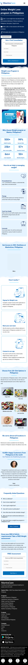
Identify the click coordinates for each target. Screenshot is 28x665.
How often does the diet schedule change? (14, 512)
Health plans (4, 616)
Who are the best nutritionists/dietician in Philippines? (12, 516)
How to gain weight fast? (9, 505)
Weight (23, 536)
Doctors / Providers (5, 614)
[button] (24, 3)
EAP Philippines (5, 618)
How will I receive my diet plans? (11, 509)
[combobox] (4, 55)
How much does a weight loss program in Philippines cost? (12, 521)
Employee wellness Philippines (8, 619)
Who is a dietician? (8, 498)
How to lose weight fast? (9, 502)
